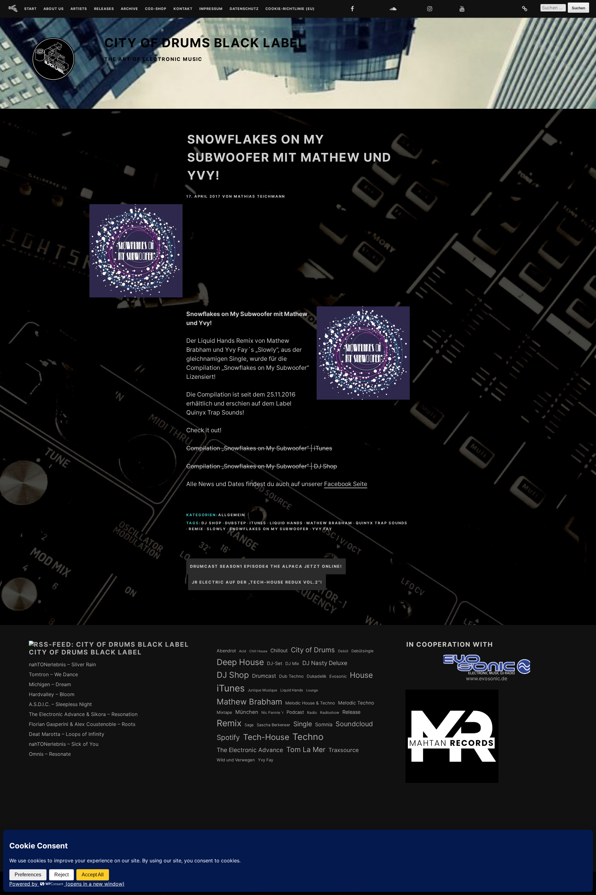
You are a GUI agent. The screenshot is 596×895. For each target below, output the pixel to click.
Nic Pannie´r (272, 712)
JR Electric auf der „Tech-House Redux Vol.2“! (257, 582)
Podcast (295, 712)
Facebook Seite (345, 484)
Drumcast (264, 676)
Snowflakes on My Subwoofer (269, 529)
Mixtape (224, 712)
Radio (312, 712)
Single (302, 724)
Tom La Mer (305, 749)
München (246, 712)
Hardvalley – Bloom (51, 694)
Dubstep (235, 523)
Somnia (323, 724)
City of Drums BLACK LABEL (205, 42)
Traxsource (343, 749)
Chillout (279, 651)
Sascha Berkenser (273, 725)
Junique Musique (262, 690)
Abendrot (226, 650)
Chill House (258, 651)
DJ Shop (211, 523)
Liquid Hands (286, 523)
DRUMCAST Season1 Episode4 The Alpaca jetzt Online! (266, 566)
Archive (129, 9)
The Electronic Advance (250, 750)
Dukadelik (316, 676)
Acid (242, 651)
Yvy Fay (322, 529)
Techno (307, 736)
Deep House (240, 662)
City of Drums (313, 650)
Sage (249, 725)
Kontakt (183, 9)
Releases (104, 9)
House (361, 675)
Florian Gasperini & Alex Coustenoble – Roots (82, 724)
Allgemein (231, 515)
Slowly (216, 529)
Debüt (343, 651)
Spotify (228, 737)
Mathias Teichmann (259, 196)
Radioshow (329, 712)
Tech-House (266, 737)
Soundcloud (354, 724)
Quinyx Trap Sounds (382, 523)
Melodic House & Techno (310, 702)
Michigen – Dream (50, 684)
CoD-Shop (155, 9)
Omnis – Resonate (50, 754)
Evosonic (338, 676)
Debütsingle (362, 651)
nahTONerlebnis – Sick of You (63, 744)
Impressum (211, 9)
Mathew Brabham (329, 523)
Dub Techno (291, 676)
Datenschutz (244, 9)
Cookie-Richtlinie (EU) (290, 9)
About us (53, 9)
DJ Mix (292, 663)
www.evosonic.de (486, 678)
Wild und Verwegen (236, 759)
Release (351, 712)
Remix (196, 529)
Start (30, 9)
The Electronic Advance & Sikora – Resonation (83, 714)
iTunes (258, 523)
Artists (78, 9)
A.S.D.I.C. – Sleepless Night (60, 704)
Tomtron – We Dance (53, 674)
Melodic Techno (356, 703)
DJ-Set (274, 663)
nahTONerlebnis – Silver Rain (62, 664)
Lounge (312, 690)
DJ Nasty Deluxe (324, 663)
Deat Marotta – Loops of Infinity (66, 734)
